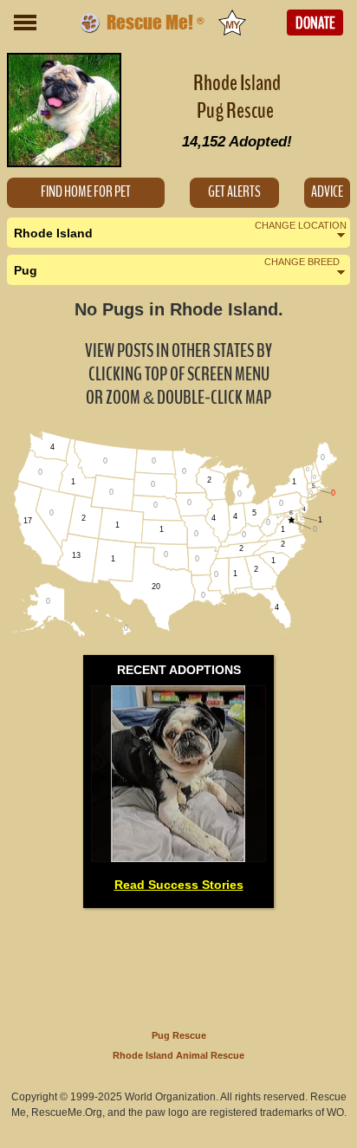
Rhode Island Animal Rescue (178, 1055)
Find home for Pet (86, 192)
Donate (315, 23)
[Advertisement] (178, 965)
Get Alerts (234, 192)
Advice (327, 192)
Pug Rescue (179, 1035)
